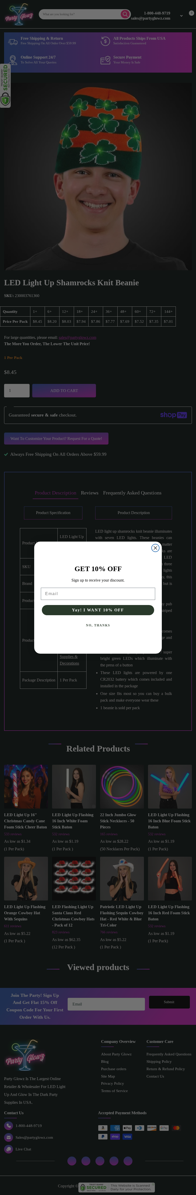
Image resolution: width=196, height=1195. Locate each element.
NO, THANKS (98, 625)
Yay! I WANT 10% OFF (98, 610)
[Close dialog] (155, 548)
